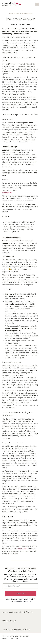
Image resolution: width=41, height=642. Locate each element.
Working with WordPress (20, 14)
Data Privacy (15, 638)
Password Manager (9, 621)
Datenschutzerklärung (23, 601)
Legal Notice (6, 638)
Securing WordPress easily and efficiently (17, 612)
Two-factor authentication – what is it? (16, 629)
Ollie (27, 636)
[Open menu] (37, 4)
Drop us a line (21, 549)
